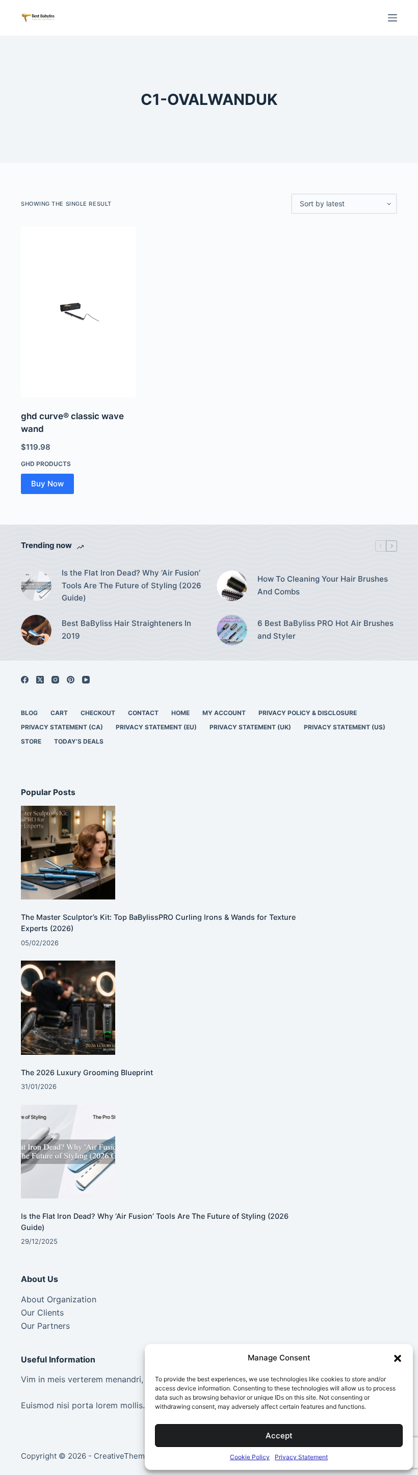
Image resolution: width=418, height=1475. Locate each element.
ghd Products (46, 464)
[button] (398, 1358)
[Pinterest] (70, 680)
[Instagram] (55, 680)
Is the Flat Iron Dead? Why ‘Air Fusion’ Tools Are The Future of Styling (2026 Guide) (131, 585)
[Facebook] (25, 680)
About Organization (58, 1299)
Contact (143, 713)
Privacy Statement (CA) (62, 727)
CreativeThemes (123, 1456)
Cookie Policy (250, 1457)
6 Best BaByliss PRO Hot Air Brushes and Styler (325, 629)
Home (180, 713)
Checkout (98, 713)
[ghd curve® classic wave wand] (78, 312)
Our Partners (45, 1326)
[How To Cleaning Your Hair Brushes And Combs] (232, 585)
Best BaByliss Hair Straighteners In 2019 (126, 629)
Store (31, 741)
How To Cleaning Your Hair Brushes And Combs (322, 585)
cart (59, 713)
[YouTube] (86, 680)
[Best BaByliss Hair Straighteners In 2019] (36, 630)
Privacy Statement (301, 1457)
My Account (224, 713)
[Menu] (392, 17)
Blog (29, 713)
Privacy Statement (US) (344, 727)
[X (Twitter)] (40, 680)
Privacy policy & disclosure (307, 713)
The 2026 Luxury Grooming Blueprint (87, 1072)
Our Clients (42, 1312)
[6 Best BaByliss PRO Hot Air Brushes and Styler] (232, 630)
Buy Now (47, 483)
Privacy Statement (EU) (156, 727)
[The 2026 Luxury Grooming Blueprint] (68, 1008)
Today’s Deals (78, 741)
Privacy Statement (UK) (250, 727)
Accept (279, 1435)
